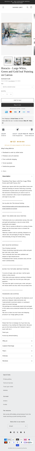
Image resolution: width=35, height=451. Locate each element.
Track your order (8, 386)
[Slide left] (2, 61)
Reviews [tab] (5, 361)
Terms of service (8, 383)
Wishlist (5, 390)
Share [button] (4, 171)
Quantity (3, 91)
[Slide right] (33, 61)
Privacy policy (7, 379)
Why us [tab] (5, 341)
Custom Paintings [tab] (8, 346)
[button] (3, 7)
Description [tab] (6, 176)
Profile (5, 404)
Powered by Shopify (22, 448)
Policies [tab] (5, 356)
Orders (5, 400)
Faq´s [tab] (4, 351)
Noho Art (14, 448)
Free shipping (11, 80)
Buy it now (17, 105)
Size (2, 83)
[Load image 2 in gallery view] (17, 61)
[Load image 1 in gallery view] (8, 61)
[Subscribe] (25, 426)
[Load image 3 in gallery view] (26, 61)
